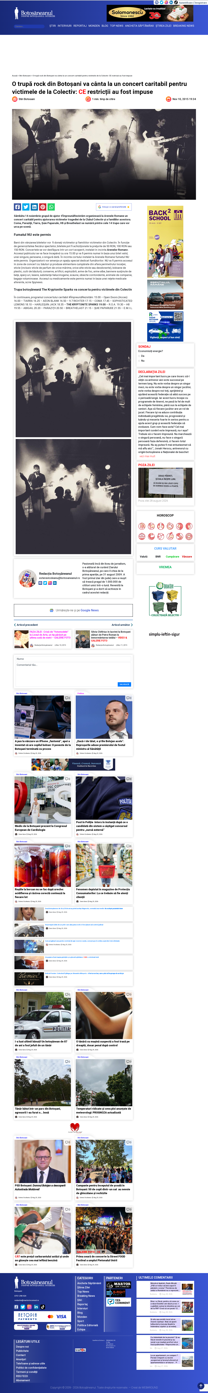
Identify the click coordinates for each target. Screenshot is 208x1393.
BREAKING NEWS (183, 25)
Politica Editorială (87, 1325)
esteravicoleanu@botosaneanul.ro (59, 578)
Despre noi (22, 1346)
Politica (81, 693)
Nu (142, 360)
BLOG (105, 25)
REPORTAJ (80, 25)
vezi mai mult (147, 456)
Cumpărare (172, 556)
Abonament (23, 1380)
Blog (80, 1312)
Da (142, 355)
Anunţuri (21, 1359)
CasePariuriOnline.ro (98, 1340)
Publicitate (22, 1350)
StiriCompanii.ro (110, 1345)
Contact (21, 1355)
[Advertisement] (104, 53)
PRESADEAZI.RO (110, 1340)
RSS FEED (22, 1376)
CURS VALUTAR (165, 548)
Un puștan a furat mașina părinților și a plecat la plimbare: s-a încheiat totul (72, 957)
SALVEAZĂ (124, 684)
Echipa (81, 1329)
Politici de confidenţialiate (31, 1367)
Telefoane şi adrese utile (30, 1363)
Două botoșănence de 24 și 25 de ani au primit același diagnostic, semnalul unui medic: (84, 908)
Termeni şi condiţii (26, 1371)
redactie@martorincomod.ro (26, 1300)
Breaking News (86, 1295)
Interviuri (82, 1308)
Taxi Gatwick (109, 1344)
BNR (158, 556)
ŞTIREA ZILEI (163, 25)
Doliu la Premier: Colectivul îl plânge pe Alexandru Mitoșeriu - (84, 973)
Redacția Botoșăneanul (55, 573)
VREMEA (165, 567)
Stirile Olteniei (110, 1347)
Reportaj (82, 1304)
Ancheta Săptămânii (89, 1283)
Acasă (14, 76)
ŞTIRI (52, 25)
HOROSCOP (165, 515)
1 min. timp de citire (103, 99)
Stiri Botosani (25, 76)
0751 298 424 (20, 1296)
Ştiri (79, 1300)
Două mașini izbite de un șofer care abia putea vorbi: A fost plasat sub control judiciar (74, 925)
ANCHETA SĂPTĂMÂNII (139, 25)
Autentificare (186, 2)
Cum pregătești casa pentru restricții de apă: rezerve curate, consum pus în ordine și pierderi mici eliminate (82, 941)
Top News (83, 1291)
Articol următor (121, 624)
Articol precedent (27, 624)
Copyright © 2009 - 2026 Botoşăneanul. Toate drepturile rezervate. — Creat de (104, 1387)
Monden (82, 1316)
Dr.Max (108, 1342)
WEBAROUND (150, 1387)
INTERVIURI (65, 25)
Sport (80, 1321)
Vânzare (187, 556)
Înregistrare (201, 2)
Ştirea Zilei (83, 1287)
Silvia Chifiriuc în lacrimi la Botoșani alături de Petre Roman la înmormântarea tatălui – (110, 636)
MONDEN (94, 25)
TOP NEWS (116, 25)
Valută (143, 556)
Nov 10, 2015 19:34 (184, 99)
